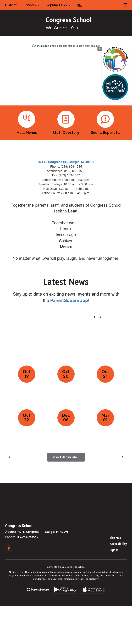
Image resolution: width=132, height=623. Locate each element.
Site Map (115, 538)
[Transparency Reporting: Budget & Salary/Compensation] (115, 59)
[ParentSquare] (38, 589)
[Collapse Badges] (99, 49)
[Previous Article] (94, 317)
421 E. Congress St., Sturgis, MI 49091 (66, 162)
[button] (31, 5)
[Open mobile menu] (125, 5)
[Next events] (122, 457)
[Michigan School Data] (115, 87)
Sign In (114, 550)
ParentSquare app (69, 300)
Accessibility (118, 544)
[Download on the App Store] (93, 589)
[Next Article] (100, 317)
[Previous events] (9, 457)
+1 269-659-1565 (27, 537)
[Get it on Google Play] (65, 589)
